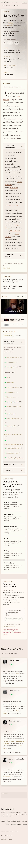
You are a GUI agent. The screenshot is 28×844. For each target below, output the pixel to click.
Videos (7, 824)
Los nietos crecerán (12, 357)
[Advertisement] (14, 795)
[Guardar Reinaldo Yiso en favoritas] (9, 725)
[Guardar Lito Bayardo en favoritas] (9, 694)
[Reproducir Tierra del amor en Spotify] (5, 397)
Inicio (2, 5)
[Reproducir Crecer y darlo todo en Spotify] (5, 367)
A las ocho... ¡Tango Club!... (15, 458)
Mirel (8, 377)
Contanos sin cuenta (9, 626)
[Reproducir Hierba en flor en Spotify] (5, 362)
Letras (3, 821)
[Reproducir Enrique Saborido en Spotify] (12, 763)
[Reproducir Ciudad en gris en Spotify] (5, 414)
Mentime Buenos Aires (13, 407)
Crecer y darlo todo (12, 367)
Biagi (4, 748)
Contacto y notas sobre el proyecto (10, 831)
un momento (14, 187)
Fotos (18, 821)
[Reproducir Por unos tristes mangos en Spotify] (5, 419)
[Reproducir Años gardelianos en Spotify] (5, 453)
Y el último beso (8, 741)
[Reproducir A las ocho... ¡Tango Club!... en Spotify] (5, 458)
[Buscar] (16, 2)
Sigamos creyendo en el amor (13, 444)
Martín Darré (14, 660)
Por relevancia (8, 335)
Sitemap (24, 824)
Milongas (24, 821)
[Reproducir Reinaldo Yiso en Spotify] (12, 725)
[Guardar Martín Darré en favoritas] (9, 664)
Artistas (8, 5)
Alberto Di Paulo (15, 231)
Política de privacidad (6, 835)
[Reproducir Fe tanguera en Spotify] (5, 382)
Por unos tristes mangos (14, 419)
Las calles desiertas (12, 448)
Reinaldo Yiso (14, 720)
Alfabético (18, 335)
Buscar (19, 824)
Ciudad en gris (11, 414)
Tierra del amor (11, 397)
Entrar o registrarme (13, 619)
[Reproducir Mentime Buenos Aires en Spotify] (5, 407)
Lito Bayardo (14, 690)
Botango (13, 824)
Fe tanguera (10, 382)
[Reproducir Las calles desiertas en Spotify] (5, 448)
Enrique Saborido (16, 758)
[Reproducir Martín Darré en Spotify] (12, 664)
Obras (8, 821)
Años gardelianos (12, 453)
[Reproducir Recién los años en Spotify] (5, 426)
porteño (10, 23)
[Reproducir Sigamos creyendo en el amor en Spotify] (5, 440)
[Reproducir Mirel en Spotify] (5, 377)
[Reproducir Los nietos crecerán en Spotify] (5, 357)
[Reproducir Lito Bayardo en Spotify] (12, 694)
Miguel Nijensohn (12, 205)
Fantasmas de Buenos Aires (13, 434)
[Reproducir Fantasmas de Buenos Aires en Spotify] (5, 431)
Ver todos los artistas (9, 653)
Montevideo (7, 777)
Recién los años (11, 426)
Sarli (20, 746)
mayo (17, 674)
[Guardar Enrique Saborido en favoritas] (9, 763)
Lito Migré (10, 25)
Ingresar (24, 2)
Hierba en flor (10, 362)
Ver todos (20, 296)
